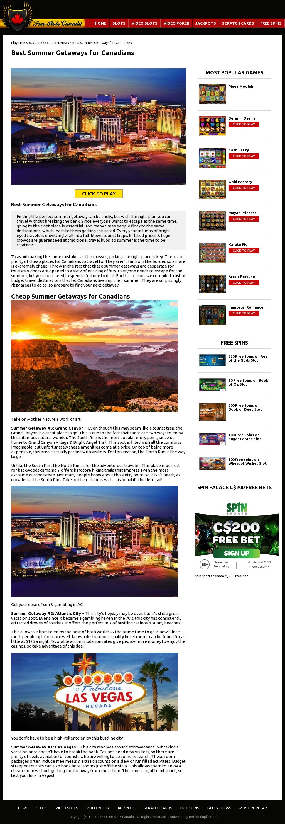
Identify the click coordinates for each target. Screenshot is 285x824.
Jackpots (205, 23)
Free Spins (271, 23)
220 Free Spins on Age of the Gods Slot (248, 358)
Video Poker (176, 23)
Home (100, 23)
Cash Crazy (239, 150)
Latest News (219, 808)
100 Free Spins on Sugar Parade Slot (245, 437)
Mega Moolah (241, 86)
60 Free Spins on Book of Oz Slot (248, 382)
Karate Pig (238, 244)
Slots (119, 23)
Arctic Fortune (242, 276)
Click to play (244, 124)
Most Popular (253, 808)
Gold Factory (240, 182)
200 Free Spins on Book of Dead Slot (245, 407)
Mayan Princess (243, 213)
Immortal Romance (246, 307)
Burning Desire (242, 118)
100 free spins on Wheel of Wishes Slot (248, 461)
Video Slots (145, 23)
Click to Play (99, 193)
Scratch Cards (238, 23)
